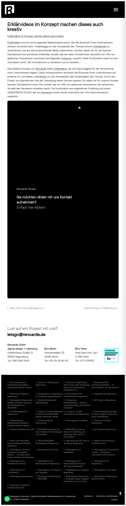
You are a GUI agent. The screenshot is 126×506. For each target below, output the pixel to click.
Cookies (114, 499)
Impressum (88, 496)
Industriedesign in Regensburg (100, 308)
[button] (116, 9)
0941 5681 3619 (20, 360)
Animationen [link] (99, 46)
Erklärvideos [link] (13, 42)
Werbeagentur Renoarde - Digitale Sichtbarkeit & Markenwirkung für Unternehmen (42, 496)
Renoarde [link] (41, 68)
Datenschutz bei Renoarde (107, 496)
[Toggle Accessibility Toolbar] (120, 493)
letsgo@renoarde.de (26, 334)
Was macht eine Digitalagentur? (25, 308)
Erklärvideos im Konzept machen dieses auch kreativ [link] (35, 35)
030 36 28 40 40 (58, 360)
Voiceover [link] (66, 58)
